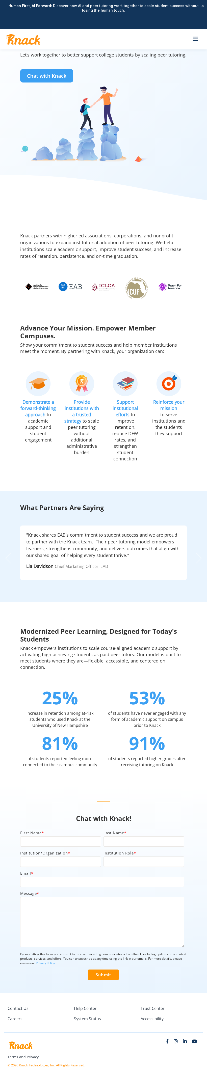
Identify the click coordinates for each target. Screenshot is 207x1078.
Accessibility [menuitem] (152, 1018)
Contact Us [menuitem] (18, 1008)
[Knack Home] (23, 39)
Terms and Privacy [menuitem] (23, 1057)
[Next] (197, 558)
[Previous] (10, 558)
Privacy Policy (45, 963)
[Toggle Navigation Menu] (195, 39)
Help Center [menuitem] (85, 1008)
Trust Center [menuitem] (153, 1008)
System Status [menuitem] (87, 1018)
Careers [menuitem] (15, 1018)
